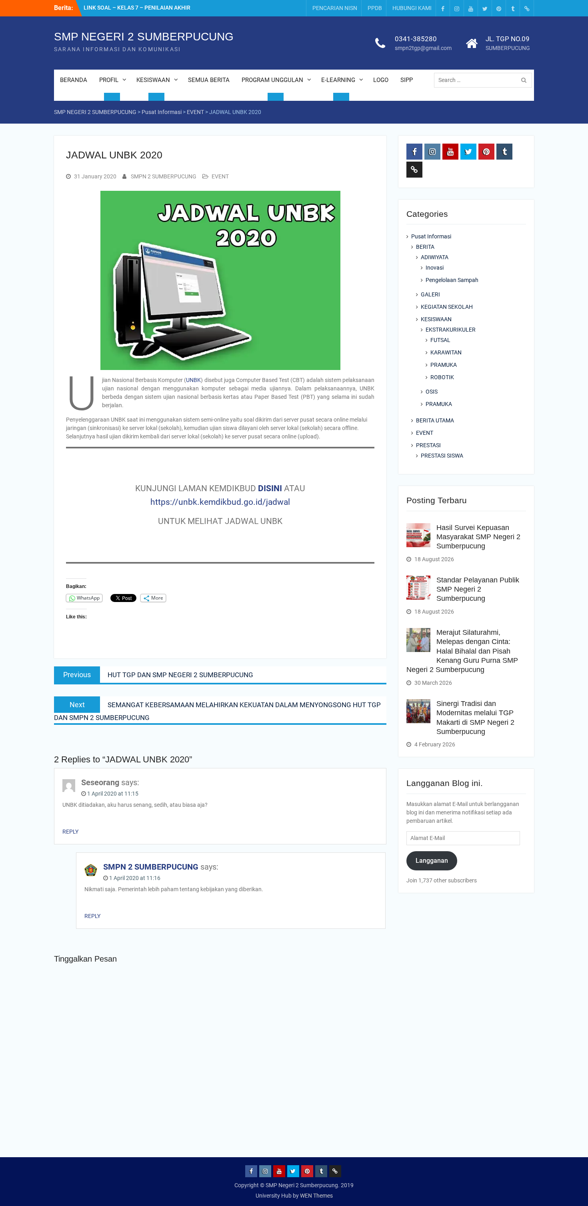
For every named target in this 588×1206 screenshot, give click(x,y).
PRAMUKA (443, 365)
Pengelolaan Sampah (452, 280)
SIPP (406, 80)
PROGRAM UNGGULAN (272, 80)
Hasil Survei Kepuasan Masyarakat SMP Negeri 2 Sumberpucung (478, 537)
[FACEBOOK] (443, 8)
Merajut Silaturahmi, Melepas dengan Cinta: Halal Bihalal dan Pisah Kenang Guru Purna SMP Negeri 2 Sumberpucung (462, 651)
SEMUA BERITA (209, 80)
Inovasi (435, 267)
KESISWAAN (153, 80)
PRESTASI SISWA (442, 455)
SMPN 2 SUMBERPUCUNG (163, 176)
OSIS (432, 391)
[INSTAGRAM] (457, 8)
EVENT (220, 176)
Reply (70, 831)
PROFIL (108, 80)
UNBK (193, 380)
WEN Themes (316, 1195)
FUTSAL (440, 340)
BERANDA (73, 80)
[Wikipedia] (527, 8)
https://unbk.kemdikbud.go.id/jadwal (220, 502)
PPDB (375, 8)
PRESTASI (428, 445)
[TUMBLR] (513, 8)
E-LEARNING (338, 80)
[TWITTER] (485, 8)
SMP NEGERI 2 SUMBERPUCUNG (144, 36)
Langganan (432, 860)
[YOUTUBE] (471, 8)
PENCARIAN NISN (334, 8)
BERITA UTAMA (435, 420)
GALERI (430, 294)
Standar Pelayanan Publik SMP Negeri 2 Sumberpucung (477, 589)
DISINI (270, 488)
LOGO (380, 80)
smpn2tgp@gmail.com (423, 48)
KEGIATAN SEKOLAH (447, 307)
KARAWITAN (446, 352)
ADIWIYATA (434, 257)
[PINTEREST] (499, 8)
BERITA (425, 247)
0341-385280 (416, 39)
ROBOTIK (442, 377)
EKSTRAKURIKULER (451, 329)
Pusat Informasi (431, 236)
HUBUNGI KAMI (412, 8)
